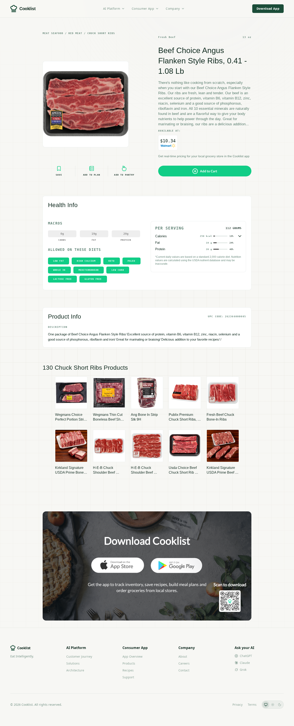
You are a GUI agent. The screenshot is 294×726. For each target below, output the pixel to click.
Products (128, 663)
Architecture (75, 670)
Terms (252, 704)
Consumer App (143, 8)
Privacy (237, 704)
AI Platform (111, 8)
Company (173, 8)
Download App (268, 8)
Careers (184, 663)
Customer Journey (79, 656)
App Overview (132, 656)
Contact (183, 670)
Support (128, 677)
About (182, 656)
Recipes (128, 670)
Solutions (73, 663)
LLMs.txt (221, 704)
